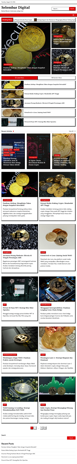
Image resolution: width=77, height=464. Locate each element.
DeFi (11, 149)
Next (45, 428)
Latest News (20, 78)
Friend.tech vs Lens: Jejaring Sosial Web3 (38, 112)
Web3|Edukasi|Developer (10, 354)
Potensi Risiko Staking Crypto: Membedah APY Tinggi (62, 41)
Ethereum (16, 149)
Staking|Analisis (58, 36)
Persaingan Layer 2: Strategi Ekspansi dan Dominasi (56, 359)
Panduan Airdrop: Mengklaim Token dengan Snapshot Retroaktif (24, 69)
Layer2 (12, 152)
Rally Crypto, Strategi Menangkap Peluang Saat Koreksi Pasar (56, 409)
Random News (57, 78)
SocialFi (43, 252)
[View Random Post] (73, 15)
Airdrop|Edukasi (8, 64)
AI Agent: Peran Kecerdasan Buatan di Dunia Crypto (37, 162)
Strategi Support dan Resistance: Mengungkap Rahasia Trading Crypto (28, 20)
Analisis (43, 404)
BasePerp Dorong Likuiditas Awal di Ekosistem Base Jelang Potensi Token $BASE (11, 161)
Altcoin (6, 149)
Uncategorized (33, 157)
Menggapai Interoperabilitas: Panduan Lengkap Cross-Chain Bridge (55, 309)
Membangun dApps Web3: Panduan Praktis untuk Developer (16, 359)
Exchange (6, 152)
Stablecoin (6, 155)
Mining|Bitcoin (57, 62)
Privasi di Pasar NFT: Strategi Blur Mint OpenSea (40, 122)
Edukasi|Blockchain (46, 304)
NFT (5, 304)
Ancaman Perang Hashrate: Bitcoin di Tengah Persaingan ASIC (62, 67)
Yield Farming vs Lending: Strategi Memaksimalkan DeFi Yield (16, 409)
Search (3, 435)
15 (41, 428)
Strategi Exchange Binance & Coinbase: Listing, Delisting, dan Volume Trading (62, 161)
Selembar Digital (15, 7)
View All (71, 131)
